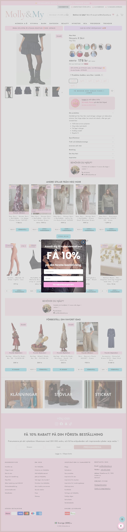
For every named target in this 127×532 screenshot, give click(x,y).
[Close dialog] (83, 242)
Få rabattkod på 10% (63, 284)
